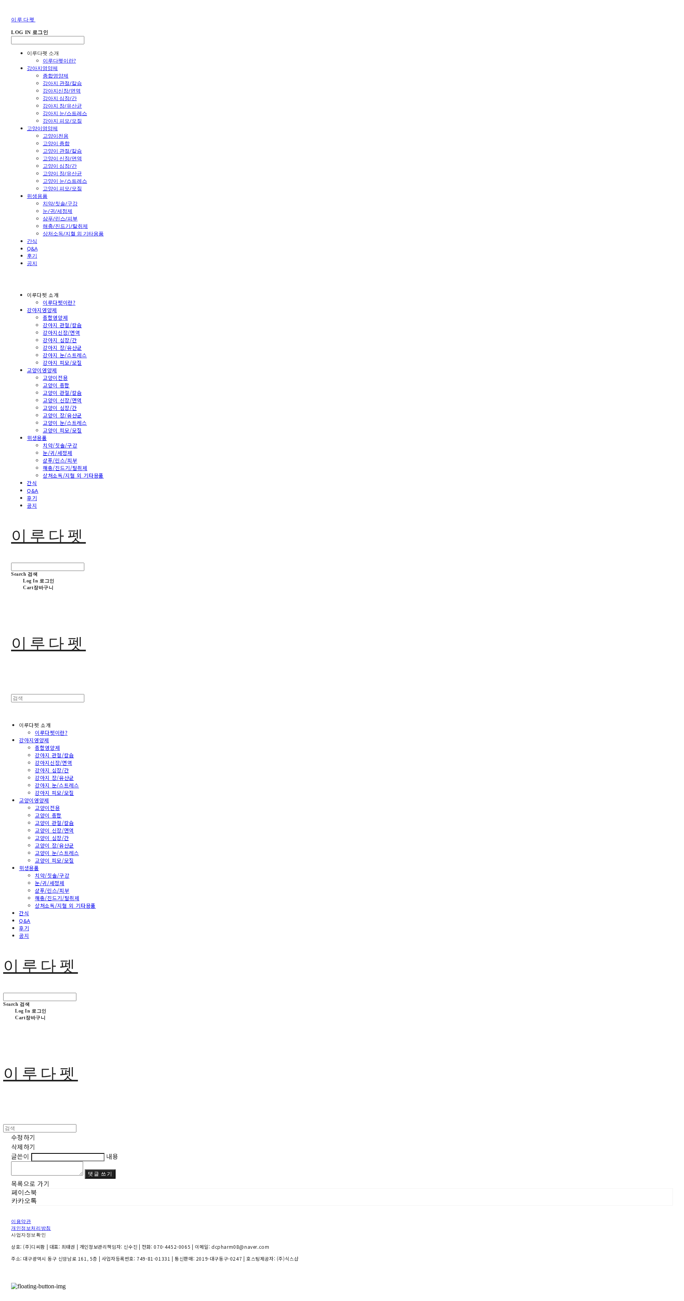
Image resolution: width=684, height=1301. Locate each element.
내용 (112, 1156)
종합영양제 (55, 75)
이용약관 (21, 1221)
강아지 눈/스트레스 (65, 113)
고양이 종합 (56, 143)
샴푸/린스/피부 (60, 218)
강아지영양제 (42, 68)
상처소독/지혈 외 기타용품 (73, 233)
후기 (32, 255)
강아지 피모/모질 (62, 120)
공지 (32, 263)
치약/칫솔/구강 (60, 203)
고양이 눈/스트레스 (65, 180)
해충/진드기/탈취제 (65, 225)
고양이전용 (55, 135)
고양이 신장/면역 (62, 158)
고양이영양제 (42, 128)
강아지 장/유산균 (62, 105)
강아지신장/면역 (62, 90)
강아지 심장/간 (60, 98)
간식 (32, 241)
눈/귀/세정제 (57, 210)
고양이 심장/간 (60, 165)
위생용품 (37, 195)
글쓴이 (20, 1156)
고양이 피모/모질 (62, 188)
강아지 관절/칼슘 (62, 83)
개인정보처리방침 (31, 1228)
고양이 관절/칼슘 (62, 150)
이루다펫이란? (59, 60)
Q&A (32, 248)
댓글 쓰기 (100, 1174)
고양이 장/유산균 (62, 173)
